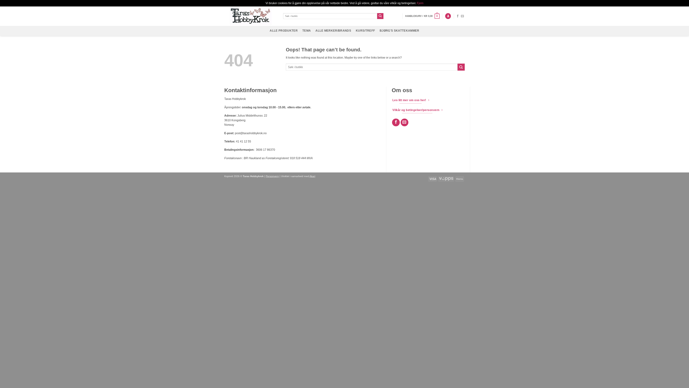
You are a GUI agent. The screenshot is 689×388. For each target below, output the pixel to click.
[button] (422, 16)
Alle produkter (283, 30)
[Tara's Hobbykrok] (251, 16)
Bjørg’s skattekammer (399, 30)
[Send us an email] (462, 16)
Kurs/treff (365, 30)
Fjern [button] (420, 3)
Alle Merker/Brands (333, 30)
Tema (306, 30)
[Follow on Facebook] (457, 16)
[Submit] (380, 16)
